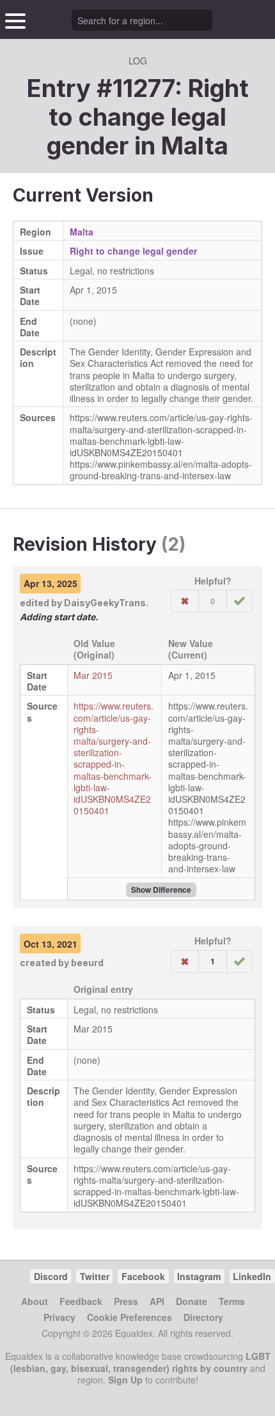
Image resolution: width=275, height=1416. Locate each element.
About (34, 1301)
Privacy (59, 1317)
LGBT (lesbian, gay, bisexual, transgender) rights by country (140, 1362)
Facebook (143, 1276)
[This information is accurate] (239, 601)
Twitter (94, 1276)
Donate (191, 1301)
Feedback (80, 1301)
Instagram (199, 1276)
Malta (194, 145)
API (157, 1301)
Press (126, 1301)
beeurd (87, 962)
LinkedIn (252, 1276)
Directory (203, 1317)
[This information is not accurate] (185, 601)
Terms (232, 1301)
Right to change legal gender (133, 250)
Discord (51, 1276)
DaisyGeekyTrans (105, 602)
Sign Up (125, 1379)
